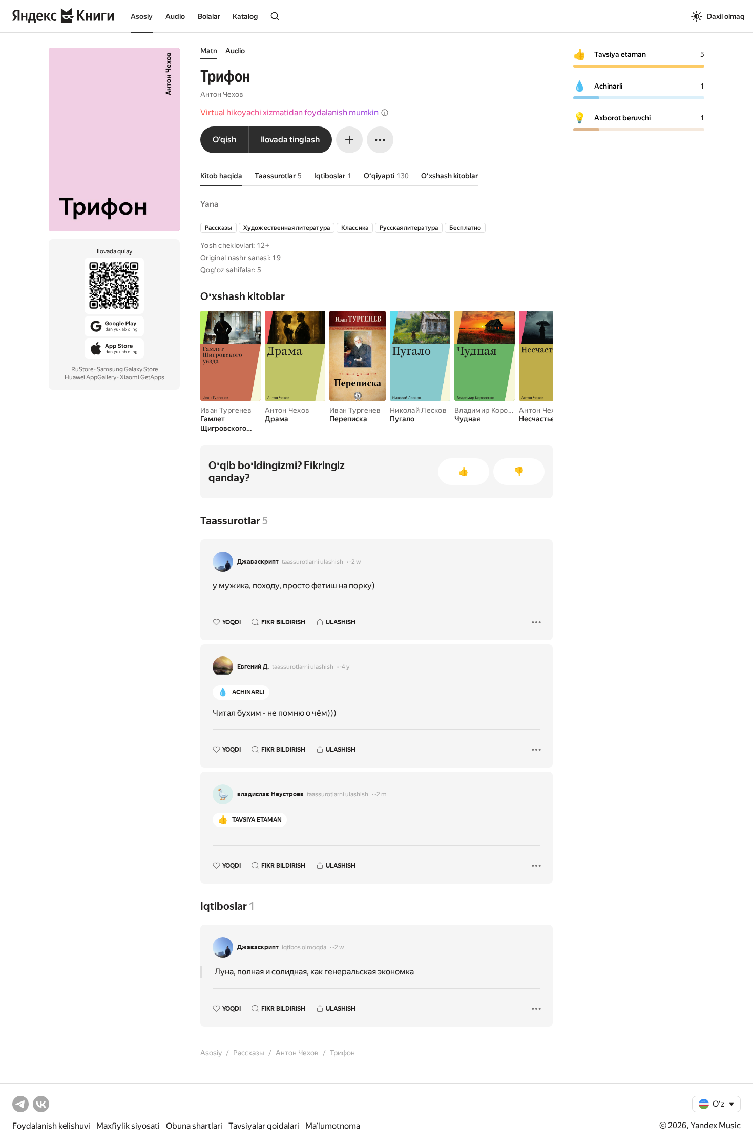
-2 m (380, 794)
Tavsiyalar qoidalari (263, 1126)
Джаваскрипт (258, 561)
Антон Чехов (221, 94)
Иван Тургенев (226, 410)
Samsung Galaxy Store (127, 369)
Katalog (245, 16)
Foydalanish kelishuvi (51, 1126)
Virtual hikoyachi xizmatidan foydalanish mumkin (289, 112)
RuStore (82, 369)
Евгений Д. (253, 666)
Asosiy (142, 16)
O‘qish (224, 139)
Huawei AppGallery (90, 377)
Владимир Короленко (491, 410)
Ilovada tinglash (290, 139)
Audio (175, 16)
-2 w (355, 561)
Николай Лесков (418, 410)
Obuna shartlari (194, 1126)
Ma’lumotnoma (332, 1126)
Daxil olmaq (726, 16)
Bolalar (209, 16)
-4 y (344, 666)
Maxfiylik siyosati (128, 1126)
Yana (209, 204)
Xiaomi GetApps (142, 377)
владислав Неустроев (270, 794)
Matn (208, 51)
